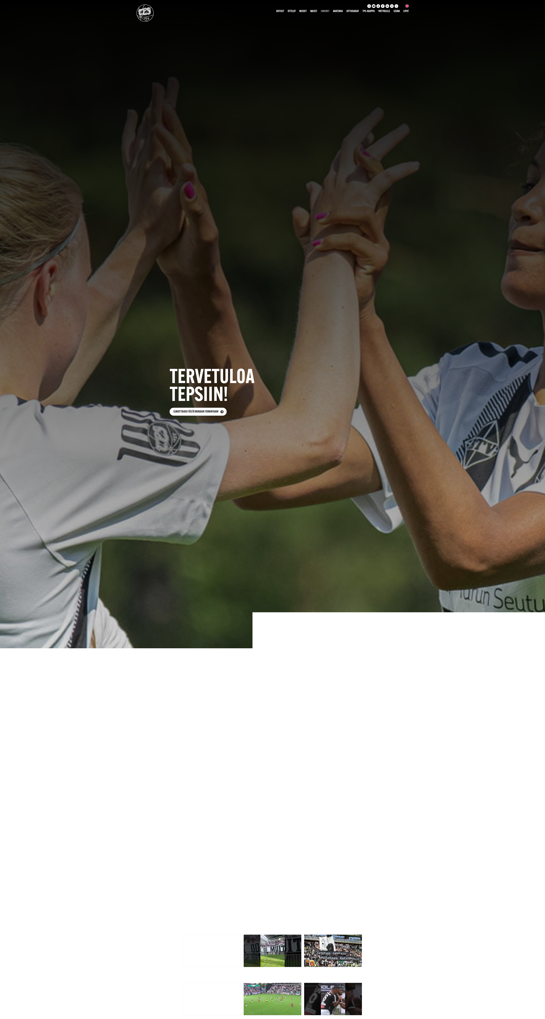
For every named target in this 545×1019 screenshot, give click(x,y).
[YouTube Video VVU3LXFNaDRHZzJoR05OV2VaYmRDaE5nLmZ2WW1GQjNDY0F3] (272, 951)
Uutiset (280, 11)
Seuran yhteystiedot (314, 777)
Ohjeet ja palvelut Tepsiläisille (288, 769)
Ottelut (292, 11)
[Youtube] (374, 6)
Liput (406, 11)
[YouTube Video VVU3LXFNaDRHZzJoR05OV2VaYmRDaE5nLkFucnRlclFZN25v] (333, 951)
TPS (240, 769)
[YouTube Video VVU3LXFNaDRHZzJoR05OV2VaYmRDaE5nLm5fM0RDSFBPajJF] (212, 999)
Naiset (313, 11)
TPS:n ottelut (246, 777)
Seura (397, 11)
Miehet (303, 11)
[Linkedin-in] (387, 6)
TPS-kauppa (368, 11)
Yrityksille (384, 11)
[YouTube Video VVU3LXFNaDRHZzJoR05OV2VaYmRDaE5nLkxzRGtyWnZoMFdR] (212, 951)
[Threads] (392, 6)
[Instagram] (369, 6)
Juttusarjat (352, 11)
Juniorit (325, 11)
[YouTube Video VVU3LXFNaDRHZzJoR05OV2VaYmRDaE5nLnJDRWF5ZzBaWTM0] (333, 999)
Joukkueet (224, 777)
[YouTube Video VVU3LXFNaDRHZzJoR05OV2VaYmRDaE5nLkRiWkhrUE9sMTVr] (272, 999)
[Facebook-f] (383, 6)
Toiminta (257, 769)
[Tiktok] (378, 6)
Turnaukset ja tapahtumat (278, 777)
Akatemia (338, 11)
